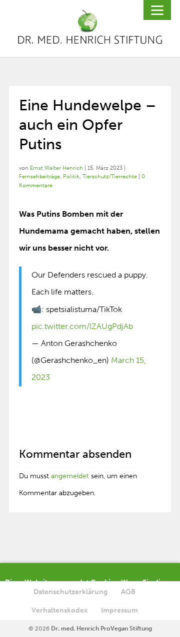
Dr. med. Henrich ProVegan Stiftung (101, 628)
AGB (128, 592)
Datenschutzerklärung (71, 592)
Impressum (119, 610)
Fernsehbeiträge (39, 176)
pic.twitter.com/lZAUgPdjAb (82, 326)
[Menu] (157, 10)
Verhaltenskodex (60, 610)
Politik (71, 176)
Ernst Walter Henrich (56, 168)
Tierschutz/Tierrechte (109, 176)
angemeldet (70, 476)
